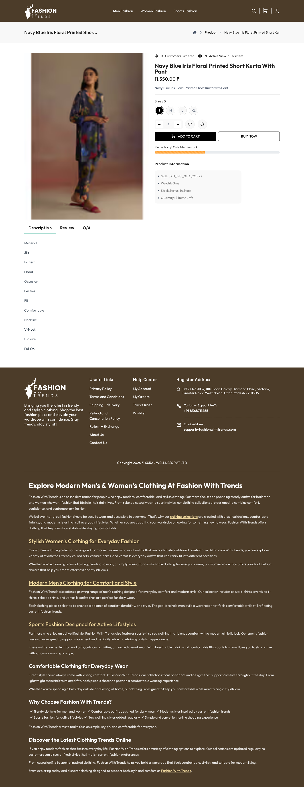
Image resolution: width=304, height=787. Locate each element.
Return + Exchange (104, 426)
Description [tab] (40, 227)
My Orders (141, 396)
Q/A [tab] (87, 227)
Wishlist (139, 413)
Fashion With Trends (176, 771)
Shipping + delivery (104, 405)
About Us (96, 434)
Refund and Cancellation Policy (104, 416)
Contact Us (98, 442)
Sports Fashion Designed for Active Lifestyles (82, 624)
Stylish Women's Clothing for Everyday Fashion (84, 541)
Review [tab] (67, 227)
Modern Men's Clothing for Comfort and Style (83, 582)
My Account (142, 388)
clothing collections (184, 516)
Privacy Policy (100, 388)
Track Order (142, 405)
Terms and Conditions (106, 396)
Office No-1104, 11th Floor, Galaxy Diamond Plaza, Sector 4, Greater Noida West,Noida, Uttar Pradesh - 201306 (226, 391)
